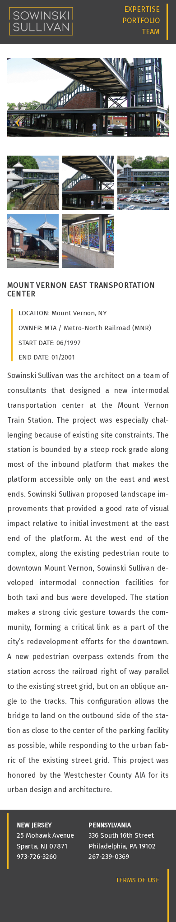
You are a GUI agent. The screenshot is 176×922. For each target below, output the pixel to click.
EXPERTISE (142, 9)
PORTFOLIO (141, 20)
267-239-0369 (108, 857)
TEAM (151, 32)
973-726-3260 (37, 857)
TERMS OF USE (137, 880)
